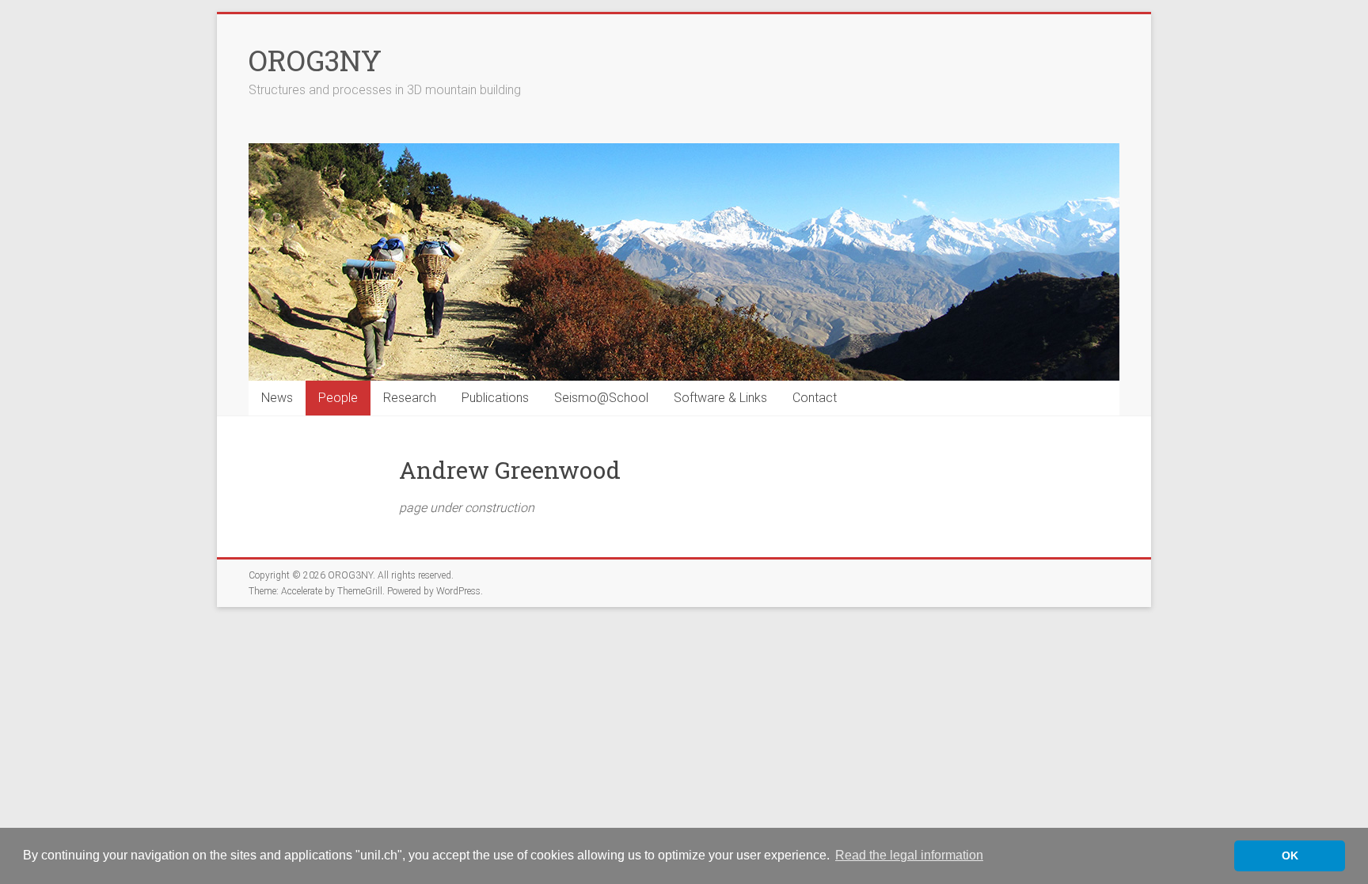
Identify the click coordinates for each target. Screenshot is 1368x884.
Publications (495, 397)
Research (409, 397)
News (277, 397)
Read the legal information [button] (909, 855)
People (338, 397)
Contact (814, 397)
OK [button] (1290, 855)
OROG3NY (315, 60)
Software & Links (720, 397)
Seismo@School (601, 397)
